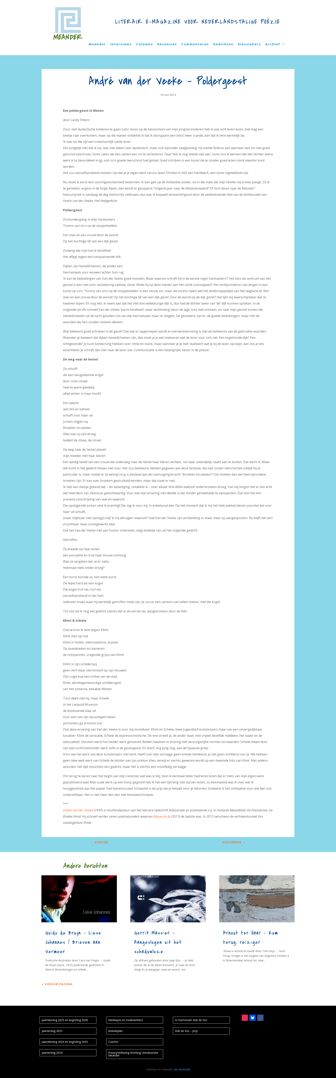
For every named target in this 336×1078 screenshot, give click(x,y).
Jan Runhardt (182, 1069)
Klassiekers (249, 44)
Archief (272, 44)
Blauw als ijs (162, 816)
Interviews (121, 44)
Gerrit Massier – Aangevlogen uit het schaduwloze (158, 942)
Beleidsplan (115, 1031)
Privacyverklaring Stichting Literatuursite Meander (133, 1054)
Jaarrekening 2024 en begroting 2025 (65, 1042)
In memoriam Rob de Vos (191, 1020)
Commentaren (195, 44)
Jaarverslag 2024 (52, 1052)
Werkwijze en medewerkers (125, 1020)
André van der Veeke (78, 810)
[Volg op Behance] (252, 1018)
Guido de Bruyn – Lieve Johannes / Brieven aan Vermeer (73, 942)
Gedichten (223, 44)
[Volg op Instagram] (245, 1018)
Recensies (167, 44)
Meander (97, 44)
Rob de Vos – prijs (186, 1031)
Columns (144, 44)
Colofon (113, 1042)
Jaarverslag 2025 (52, 1031)
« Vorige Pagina (57, 984)
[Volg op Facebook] (260, 1018)
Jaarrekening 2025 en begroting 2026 (65, 1020)
